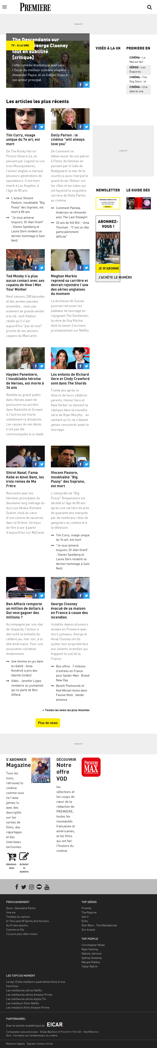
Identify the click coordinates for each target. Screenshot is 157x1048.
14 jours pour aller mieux (21, 934)
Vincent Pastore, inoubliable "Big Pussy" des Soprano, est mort (68, 479)
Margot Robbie (91, 962)
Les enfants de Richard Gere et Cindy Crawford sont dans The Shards (70, 378)
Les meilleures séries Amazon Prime (29, 994)
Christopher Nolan (93, 945)
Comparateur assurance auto (22, 1031)
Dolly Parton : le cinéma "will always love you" (68, 139)
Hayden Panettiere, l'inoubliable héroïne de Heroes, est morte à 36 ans (25, 381)
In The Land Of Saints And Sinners (27, 921)
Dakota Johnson (92, 953)
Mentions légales (15, 1043)
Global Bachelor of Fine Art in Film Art (61, 1031)
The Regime (89, 912)
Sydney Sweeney (92, 957)
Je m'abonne (108, 268)
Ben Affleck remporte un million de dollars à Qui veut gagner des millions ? (25, 610)
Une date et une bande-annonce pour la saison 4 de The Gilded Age (138, 89)
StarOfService (91, 1031)
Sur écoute (88, 929)
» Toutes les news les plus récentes (66, 710)
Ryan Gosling (90, 949)
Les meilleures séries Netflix (24, 990)
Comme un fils (15, 929)
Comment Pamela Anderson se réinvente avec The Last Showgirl (71, 212)
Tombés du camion (18, 916)
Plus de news (48, 723)
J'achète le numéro (109, 277)
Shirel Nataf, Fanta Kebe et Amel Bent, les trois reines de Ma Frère (25, 479)
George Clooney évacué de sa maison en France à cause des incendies (69, 610)
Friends (86, 908)
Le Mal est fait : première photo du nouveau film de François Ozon (137, 60)
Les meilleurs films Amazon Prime (27, 1007)
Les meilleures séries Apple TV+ (26, 999)
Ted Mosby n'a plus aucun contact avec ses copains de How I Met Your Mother (25, 282)
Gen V (85, 916)
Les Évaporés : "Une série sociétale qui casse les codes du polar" (137, 70)
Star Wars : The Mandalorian (99, 925)
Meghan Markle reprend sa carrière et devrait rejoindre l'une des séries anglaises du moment (69, 285)
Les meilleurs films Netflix (22, 1003)
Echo (85, 921)
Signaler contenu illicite (40, 1043)
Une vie (10, 912)
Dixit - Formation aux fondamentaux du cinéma (31, 1035)
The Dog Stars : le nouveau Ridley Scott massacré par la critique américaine (138, 80)
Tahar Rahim (90, 966)
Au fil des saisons (17, 925)
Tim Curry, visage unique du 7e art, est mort (23, 139)
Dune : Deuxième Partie (21, 908)
